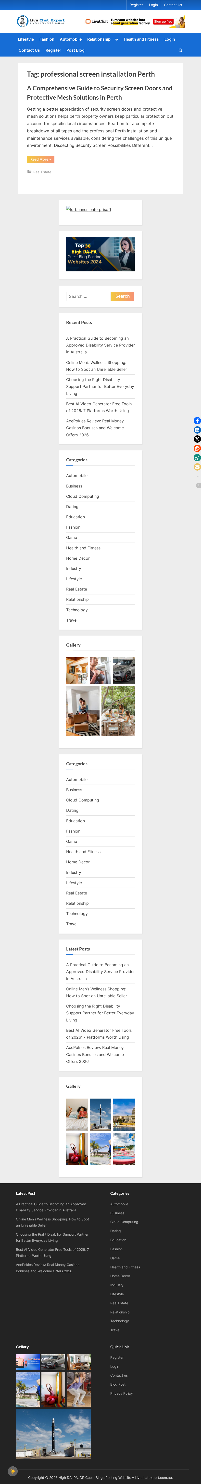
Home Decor (78, 558)
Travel (71, 620)
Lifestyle (26, 39)
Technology (77, 609)
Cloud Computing (82, 496)
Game (71, 537)
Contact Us (173, 5)
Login (153, 5)
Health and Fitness (141, 39)
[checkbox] (13, 1471)
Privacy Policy (121, 1393)
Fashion (46, 39)
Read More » (42, 160)
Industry (73, 568)
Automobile (71, 39)
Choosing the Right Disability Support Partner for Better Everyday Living (100, 386)
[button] (197, 420)
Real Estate (42, 172)
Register (136, 5)
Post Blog (75, 50)
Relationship (99, 39)
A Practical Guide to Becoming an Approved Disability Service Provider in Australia (100, 345)
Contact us (119, 1375)
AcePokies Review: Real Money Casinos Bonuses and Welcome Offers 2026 (95, 427)
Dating (72, 506)
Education (75, 516)
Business (74, 486)
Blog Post (118, 1384)
